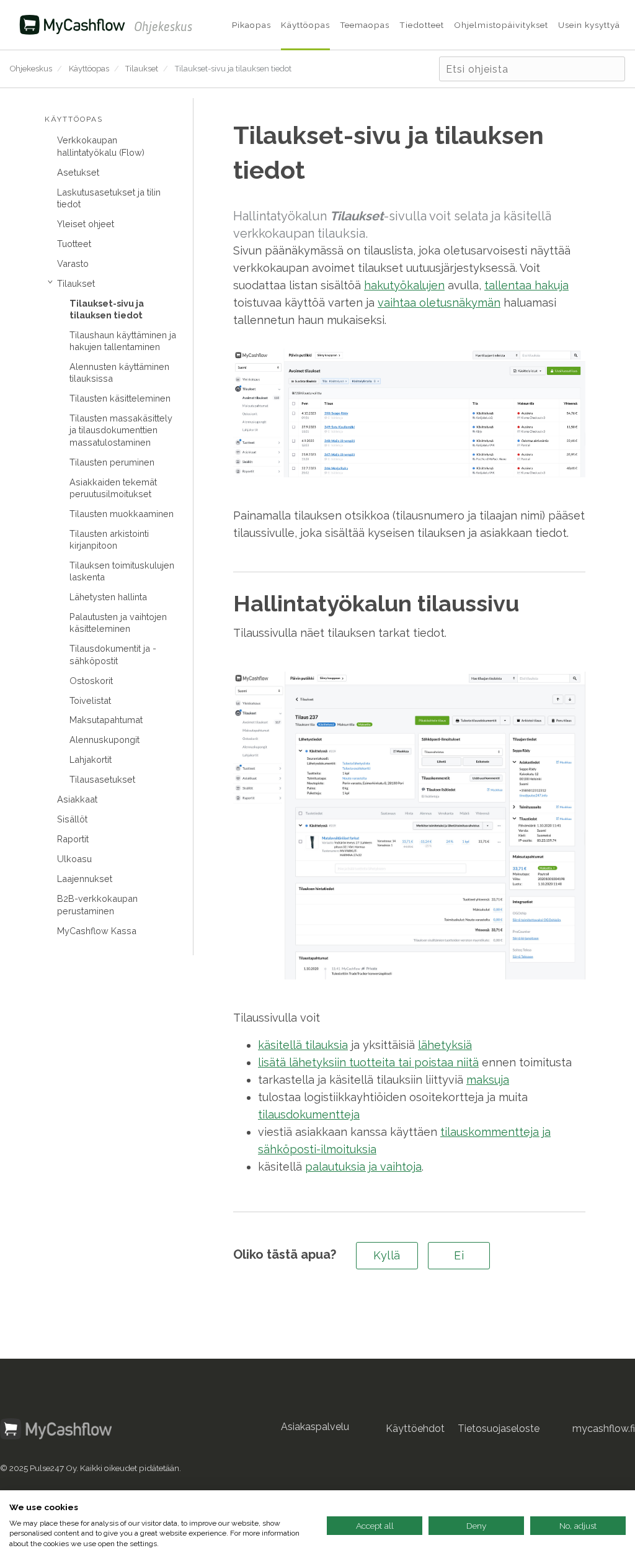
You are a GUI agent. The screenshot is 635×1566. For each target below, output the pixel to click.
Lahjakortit (90, 759)
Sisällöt (72, 819)
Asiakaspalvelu (315, 1427)
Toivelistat (90, 700)
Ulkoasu (74, 858)
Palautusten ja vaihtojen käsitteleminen (118, 622)
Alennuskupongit (104, 739)
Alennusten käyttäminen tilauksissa (119, 372)
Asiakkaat (77, 799)
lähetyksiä (445, 1044)
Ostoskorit (91, 680)
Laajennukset (84, 878)
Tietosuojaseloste (499, 1428)
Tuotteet (74, 243)
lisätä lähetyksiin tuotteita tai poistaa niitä (368, 1062)
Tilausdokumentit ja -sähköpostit (112, 654)
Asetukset (78, 172)
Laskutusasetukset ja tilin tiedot (109, 198)
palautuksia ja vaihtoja (363, 1166)
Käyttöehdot (415, 1428)
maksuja (487, 1079)
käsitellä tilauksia (303, 1044)
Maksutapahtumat (106, 719)
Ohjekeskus (31, 68)
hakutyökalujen (404, 285)
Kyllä (387, 1255)
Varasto (73, 263)
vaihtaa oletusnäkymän (439, 302)
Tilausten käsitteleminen (120, 398)
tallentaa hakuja (526, 285)
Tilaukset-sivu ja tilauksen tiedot (233, 68)
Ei (459, 1255)
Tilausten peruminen (111, 462)
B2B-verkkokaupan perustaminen (97, 904)
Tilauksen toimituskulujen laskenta (121, 571)
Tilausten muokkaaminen (121, 513)
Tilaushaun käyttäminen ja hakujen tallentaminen (122, 341)
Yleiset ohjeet (85, 223)
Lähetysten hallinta (108, 597)
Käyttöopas (89, 68)
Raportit (73, 839)
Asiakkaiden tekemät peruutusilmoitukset (113, 488)
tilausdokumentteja (309, 1114)
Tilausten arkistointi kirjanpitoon (109, 539)
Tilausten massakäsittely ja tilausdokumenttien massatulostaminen (120, 430)
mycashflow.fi (603, 1428)
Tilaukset (141, 68)
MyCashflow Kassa (96, 930)
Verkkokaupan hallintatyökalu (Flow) (100, 146)
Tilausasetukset (102, 779)
